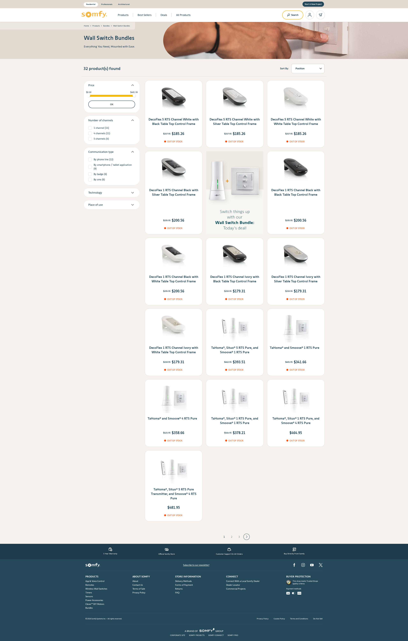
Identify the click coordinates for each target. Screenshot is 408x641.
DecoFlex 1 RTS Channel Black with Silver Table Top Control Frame (173, 192)
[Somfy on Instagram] (303, 565)
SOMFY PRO (233, 635)
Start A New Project (313, 4)
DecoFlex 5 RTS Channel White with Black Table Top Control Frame (174, 122)
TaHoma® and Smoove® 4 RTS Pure (172, 418)
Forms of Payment (184, 585)
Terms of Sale (138, 588)
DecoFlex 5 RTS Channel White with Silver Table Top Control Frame (235, 122)
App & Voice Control (94, 581)
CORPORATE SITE (177, 635)
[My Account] (309, 15)
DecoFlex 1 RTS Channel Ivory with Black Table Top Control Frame (234, 279)
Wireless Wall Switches (96, 588)
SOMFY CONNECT (216, 635)
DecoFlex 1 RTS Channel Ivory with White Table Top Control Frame (173, 350)
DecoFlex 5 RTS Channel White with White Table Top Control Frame (296, 122)
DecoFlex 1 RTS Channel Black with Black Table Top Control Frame (295, 192)
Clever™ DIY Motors (94, 604)
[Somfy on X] (321, 565)
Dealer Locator (233, 585)
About (135, 581)
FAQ (177, 592)
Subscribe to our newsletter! (196, 565)
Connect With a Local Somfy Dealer (243, 581)
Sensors (89, 596)
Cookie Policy (279, 619)
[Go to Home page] (94, 14)
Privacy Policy (138, 592)
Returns (179, 588)
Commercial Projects (236, 588)
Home (86, 26)
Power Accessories (94, 600)
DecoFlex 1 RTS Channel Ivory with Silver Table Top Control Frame (295, 279)
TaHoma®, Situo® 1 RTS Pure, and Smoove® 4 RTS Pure (295, 421)
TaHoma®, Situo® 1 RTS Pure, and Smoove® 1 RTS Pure (234, 421)
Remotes (89, 585)
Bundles (106, 26)
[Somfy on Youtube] (312, 565)
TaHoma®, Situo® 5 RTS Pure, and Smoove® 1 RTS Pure (234, 350)
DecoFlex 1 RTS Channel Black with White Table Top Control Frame (173, 279)
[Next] (246, 537)
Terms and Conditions (299, 619)
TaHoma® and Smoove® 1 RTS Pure (294, 347)
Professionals (106, 4)
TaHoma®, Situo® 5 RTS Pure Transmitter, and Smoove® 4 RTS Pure (174, 494)
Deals (163, 15)
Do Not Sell (318, 619)
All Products (183, 15)
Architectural (124, 4)
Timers (88, 592)
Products (123, 15)
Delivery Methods (183, 581)
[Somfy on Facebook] (294, 565)
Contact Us (137, 585)
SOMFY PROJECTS (196, 635)
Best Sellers (145, 15)
